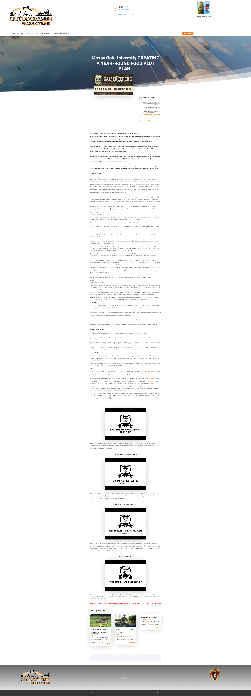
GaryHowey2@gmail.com (123, 9)
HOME (14, 33)
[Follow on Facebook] (120, 678)
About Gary (113, 669)
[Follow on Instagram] (125, 678)
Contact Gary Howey (57, 33)
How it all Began (29, 33)
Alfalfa (131, 319)
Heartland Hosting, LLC (148, 693)
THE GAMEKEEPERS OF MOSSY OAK (151, 114)
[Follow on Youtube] (128, 678)
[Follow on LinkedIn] (123, 678)
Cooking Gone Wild (130, 669)
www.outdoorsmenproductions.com (126, 14)
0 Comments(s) (146, 117)
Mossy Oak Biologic (152, 378)
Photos (121, 669)
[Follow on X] (131, 678)
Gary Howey (152, 97)
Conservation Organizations (42, 33)
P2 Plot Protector (138, 347)
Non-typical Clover (94, 319)
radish (149, 371)
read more (107, 643)
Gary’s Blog (21, 33)
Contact (144, 669)
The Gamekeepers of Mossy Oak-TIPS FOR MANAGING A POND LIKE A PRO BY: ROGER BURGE (124, 631)
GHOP (157, 693)
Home (106, 669)
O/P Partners (66, 33)
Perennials (92, 305)
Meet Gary (187, 33)
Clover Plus (125, 319)
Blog (138, 669)
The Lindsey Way (101, 177)
